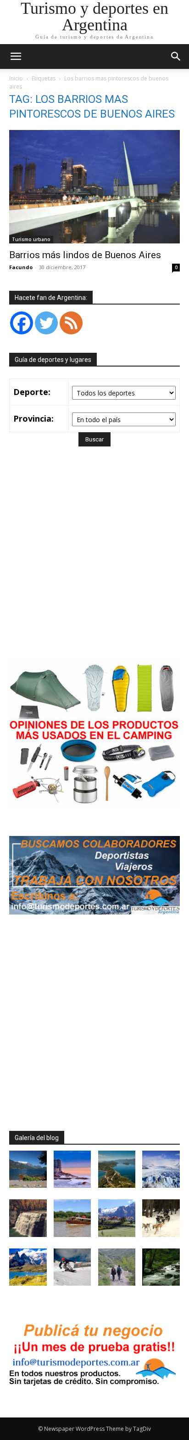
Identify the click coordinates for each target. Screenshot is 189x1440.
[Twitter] (46, 322)
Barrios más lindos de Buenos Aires (85, 254)
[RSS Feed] (71, 322)
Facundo (21, 267)
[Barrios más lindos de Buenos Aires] (94, 186)
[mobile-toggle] (15, 56)
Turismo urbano (31, 239)
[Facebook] (21, 322)
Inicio (16, 78)
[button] (176, 56)
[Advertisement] (94, 567)
